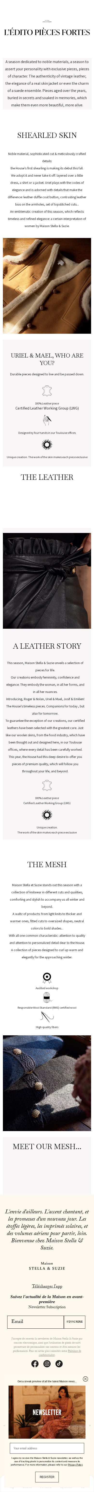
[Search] (12, 13)
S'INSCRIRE (75, 1322)
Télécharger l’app (47, 1287)
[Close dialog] (85, 1379)
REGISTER (47, 1477)
